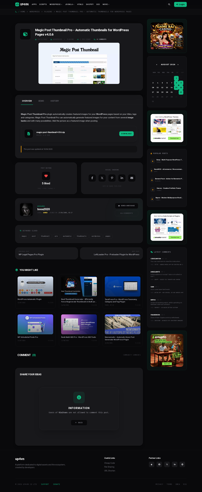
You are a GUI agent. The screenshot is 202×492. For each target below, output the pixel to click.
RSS (185, 484)
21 (172, 92)
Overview (27, 101)
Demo (41, 101)
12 (162, 88)
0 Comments (101, 39)
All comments (126, 213)
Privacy (159, 484)
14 (172, 88)
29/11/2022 (42, 39)
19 (162, 92)
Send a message (128, 205)
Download (126, 134)
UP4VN (24, 4)
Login (182, 4)
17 (153, 92)
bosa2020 (24, 217)
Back (80, 423)
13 (167, 88)
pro (56, 236)
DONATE (56, 484)
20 (167, 92)
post (34, 236)
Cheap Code (109, 463)
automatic (67, 236)
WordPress (35, 12)
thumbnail (45, 236)
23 (181, 92)
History (55, 101)
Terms (169, 484)
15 (176, 88)
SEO (98, 4)
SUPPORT (45, 484)
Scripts (43, 4)
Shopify (90, 4)
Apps (34, 4)
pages (108, 236)
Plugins (48, 12)
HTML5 (80, 4)
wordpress (96, 236)
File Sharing (109, 467)
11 (158, 88)
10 (153, 88)
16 (181, 88)
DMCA (178, 484)
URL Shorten (109, 471)
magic (24, 236)
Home (23, 12)
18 (158, 92)
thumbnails (81, 236)
